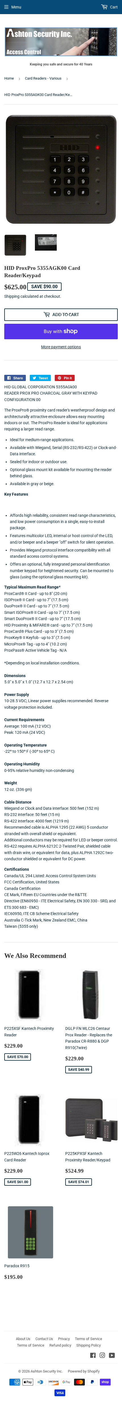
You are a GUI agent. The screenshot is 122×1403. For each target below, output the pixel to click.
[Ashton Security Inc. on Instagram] (102, 1356)
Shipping (12, 296)
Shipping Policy (88, 1345)
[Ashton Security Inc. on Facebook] (93, 1356)
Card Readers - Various (43, 78)
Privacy (64, 1339)
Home (9, 78)
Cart (113, 7)
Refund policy (60, 1345)
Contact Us (44, 1339)
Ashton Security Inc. (47, 1371)
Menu (16, 7)
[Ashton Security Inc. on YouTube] (112, 1356)
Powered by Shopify (84, 1371)
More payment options (61, 347)
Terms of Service (88, 1339)
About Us (23, 1339)
